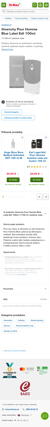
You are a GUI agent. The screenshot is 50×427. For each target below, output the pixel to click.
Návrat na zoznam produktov (15, 351)
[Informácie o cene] (18, 174)
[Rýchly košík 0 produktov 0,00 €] (46, 5)
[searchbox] (25, 11)
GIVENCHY (6, 25)
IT (27, 420)
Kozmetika (8, 320)
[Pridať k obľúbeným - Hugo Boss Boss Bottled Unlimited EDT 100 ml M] (22, 137)
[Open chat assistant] (45, 416)
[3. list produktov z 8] (9, 196)
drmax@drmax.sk (12, 409)
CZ (18, 420)
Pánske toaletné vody (24, 326)
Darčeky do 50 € (10, 331)
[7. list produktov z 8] (21, 196)
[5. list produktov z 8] (15, 196)
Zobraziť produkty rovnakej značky (18, 118)
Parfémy (21, 320)
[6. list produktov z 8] (18, 196)
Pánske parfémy (37, 320)
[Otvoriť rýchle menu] (3, 5)
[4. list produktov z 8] (12, 196)
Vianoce (7, 326)
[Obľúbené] (34, 5)
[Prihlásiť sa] (40, 5)
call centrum (22, 274)
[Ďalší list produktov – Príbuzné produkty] (46, 197)
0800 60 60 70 (32, 409)
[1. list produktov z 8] (3, 197)
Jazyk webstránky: (9, 415)
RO (24, 420)
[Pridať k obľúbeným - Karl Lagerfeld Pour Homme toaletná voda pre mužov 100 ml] (46, 137)
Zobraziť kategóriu (11, 112)
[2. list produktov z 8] (6, 196)
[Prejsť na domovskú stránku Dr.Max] (14, 4)
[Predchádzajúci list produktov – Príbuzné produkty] (39, 197)
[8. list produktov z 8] (24, 196)
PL (21, 420)
